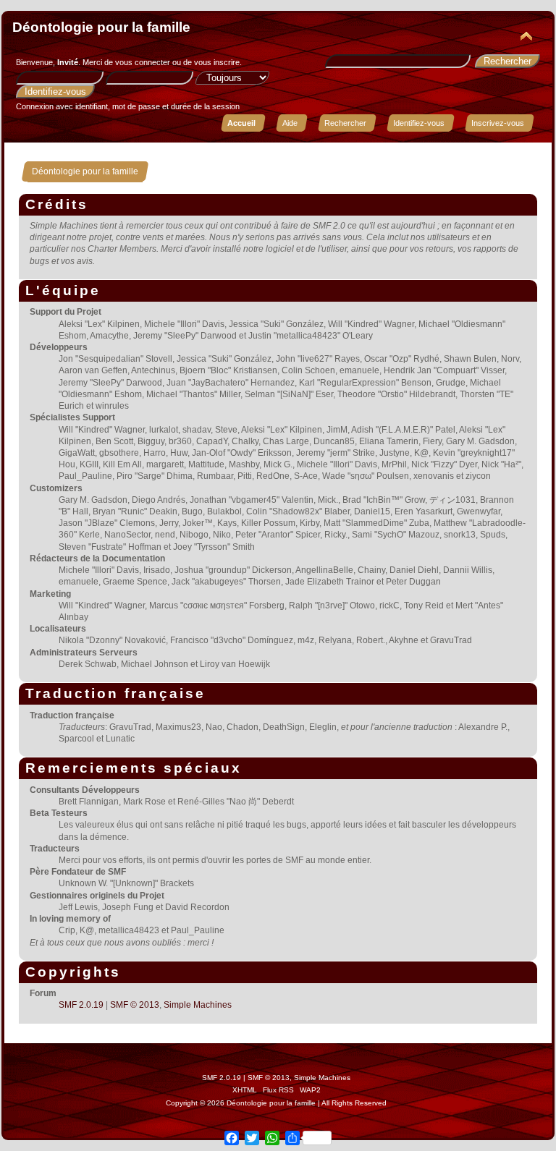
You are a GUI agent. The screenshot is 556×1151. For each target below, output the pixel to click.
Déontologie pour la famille (101, 27)
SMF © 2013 (134, 1005)
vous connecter (142, 62)
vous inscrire (217, 62)
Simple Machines (198, 1005)
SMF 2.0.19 (81, 1005)
